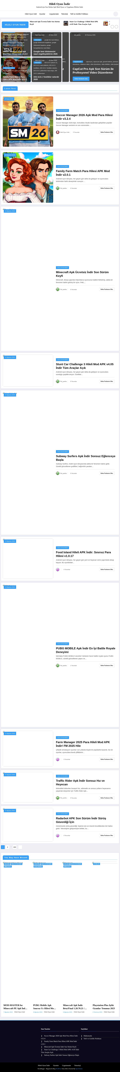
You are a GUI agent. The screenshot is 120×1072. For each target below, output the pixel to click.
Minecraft (7, 866)
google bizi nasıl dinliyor (52, 40)
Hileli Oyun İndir (59, 3)
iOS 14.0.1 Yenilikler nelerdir (48, 68)
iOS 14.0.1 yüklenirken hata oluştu (44, 70)
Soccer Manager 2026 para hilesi (12, 40)
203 (14, 847)
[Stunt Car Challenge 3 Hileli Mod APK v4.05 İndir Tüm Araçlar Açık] (28, 370)
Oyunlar (42, 14)
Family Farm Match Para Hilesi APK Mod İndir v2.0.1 (15, 78)
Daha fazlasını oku (75, 79)
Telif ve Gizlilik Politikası (79, 14)
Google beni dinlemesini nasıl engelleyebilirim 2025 (45, 52)
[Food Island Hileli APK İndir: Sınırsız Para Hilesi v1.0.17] (28, 558)
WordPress (58, 1068)
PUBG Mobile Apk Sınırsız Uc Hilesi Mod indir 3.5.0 (44, 1007)
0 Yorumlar (73, 188)
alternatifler (83, 61)
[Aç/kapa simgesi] (3, 14)
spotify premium (79, 64)
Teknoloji (64, 14)
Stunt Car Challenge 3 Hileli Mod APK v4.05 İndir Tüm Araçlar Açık (61, 23)
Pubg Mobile (38, 866)
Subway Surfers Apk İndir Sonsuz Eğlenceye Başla (98, 23)
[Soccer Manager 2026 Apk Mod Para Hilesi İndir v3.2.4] (28, 121)
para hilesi (6, 73)
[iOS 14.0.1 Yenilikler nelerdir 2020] (42, 59)
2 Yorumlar (76, 132)
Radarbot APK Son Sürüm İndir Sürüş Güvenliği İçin (81, 820)
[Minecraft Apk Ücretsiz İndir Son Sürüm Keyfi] (28, 278)
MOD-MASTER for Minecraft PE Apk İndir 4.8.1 (15, 1007)
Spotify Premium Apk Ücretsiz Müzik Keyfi (91, 70)
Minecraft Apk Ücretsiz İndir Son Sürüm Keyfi (82, 274)
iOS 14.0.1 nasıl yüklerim (41, 65)
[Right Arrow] (116, 26)
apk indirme (91, 61)
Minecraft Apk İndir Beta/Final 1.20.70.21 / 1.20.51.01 (73, 1007)
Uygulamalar (54, 14)
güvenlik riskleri (112, 61)
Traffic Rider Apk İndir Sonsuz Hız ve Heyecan (80, 782)
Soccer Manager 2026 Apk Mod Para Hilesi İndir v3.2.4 (15, 52)
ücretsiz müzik (108, 64)
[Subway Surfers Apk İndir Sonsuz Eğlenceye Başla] (28, 462)
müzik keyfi (70, 64)
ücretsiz (100, 64)
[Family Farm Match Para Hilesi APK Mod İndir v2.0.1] (28, 177)
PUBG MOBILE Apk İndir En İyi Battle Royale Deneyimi (85, 650)
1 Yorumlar (73, 665)
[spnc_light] (115, 14)
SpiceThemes (78, 1068)
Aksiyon (36, 864)
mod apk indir (23, 70)
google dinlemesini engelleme (42, 42)
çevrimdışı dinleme (101, 61)
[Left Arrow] (112, 26)
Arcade (6, 864)
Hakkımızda (88, 1036)
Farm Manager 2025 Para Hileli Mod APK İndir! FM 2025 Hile (83, 744)
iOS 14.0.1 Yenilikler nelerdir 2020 (46, 78)
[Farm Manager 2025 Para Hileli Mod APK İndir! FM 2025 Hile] (28, 748)
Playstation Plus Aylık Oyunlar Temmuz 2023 (104, 1007)
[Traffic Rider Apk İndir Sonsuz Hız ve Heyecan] (28, 787)
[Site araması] (109, 14)
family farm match (13, 70)
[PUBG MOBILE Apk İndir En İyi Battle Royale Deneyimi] (28, 654)
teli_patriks (7, 60)
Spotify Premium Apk (91, 64)
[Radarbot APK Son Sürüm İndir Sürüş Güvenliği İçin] (28, 824)
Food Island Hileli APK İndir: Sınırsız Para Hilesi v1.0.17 (83, 554)
